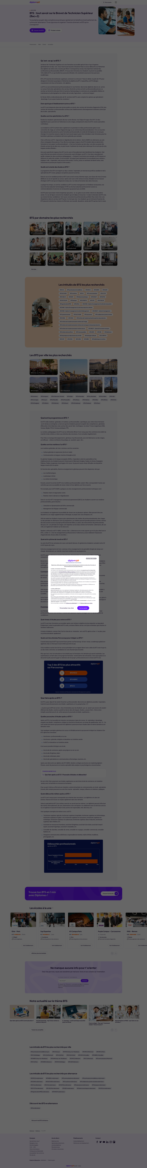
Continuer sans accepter (91, 558)
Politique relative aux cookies (86, 603)
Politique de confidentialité (71, 603)
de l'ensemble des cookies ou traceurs (67, 571)
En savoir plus (74, 599)
